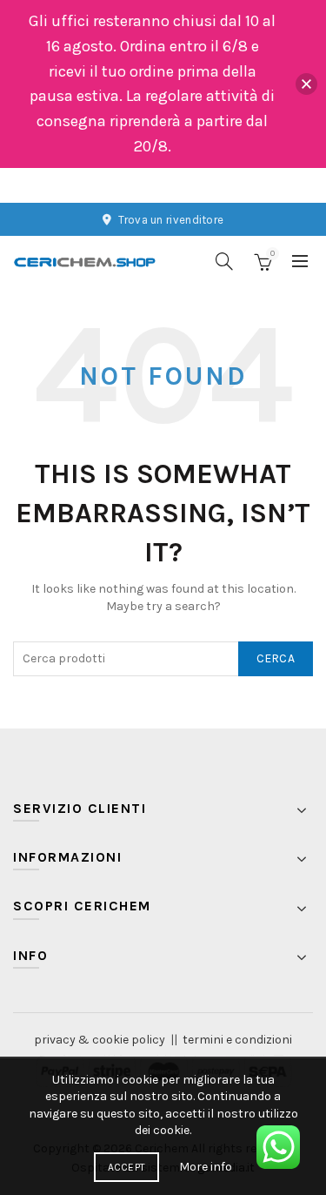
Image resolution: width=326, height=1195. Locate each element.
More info (205, 1166)
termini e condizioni (237, 1039)
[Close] (306, 84)
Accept (127, 1167)
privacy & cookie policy (99, 1039)
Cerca (276, 658)
